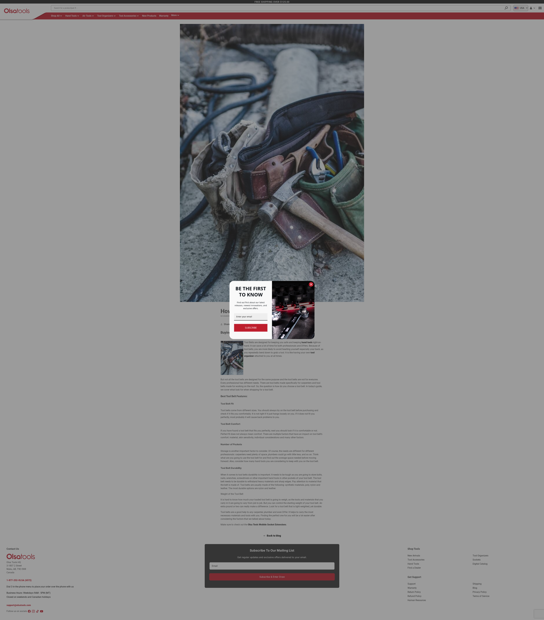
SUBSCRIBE (251, 327)
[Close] (311, 284)
